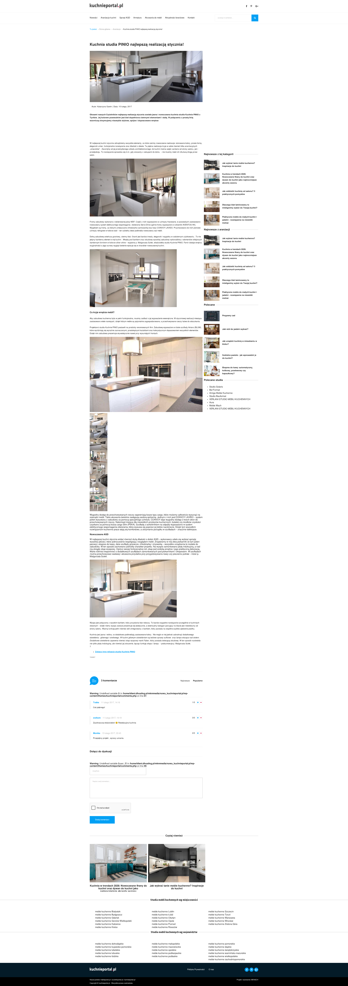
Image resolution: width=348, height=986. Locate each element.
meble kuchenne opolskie (164, 950)
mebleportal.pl (105, 980)
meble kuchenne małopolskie (166, 944)
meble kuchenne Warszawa (221, 918)
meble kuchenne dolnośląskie (109, 944)
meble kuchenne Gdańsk (107, 918)
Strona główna (104, 29)
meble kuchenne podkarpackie (166, 953)
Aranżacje (117, 29)
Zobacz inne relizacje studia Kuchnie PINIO (115, 652)
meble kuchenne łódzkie (107, 956)
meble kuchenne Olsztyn (163, 918)
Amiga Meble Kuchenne (221, 393)
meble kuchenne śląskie (220, 947)
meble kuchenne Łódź (162, 915)
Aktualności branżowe (174, 18)
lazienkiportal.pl (117, 980)
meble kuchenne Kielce (106, 927)
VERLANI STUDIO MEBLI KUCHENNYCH (229, 399)
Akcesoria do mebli (153, 18)
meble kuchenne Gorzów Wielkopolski (113, 921)
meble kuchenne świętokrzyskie (223, 950)
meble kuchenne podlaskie (165, 956)
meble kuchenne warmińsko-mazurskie (227, 953)
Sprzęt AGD (124, 18)
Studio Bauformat (217, 396)
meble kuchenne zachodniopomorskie (226, 959)
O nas (211, 969)
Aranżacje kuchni (108, 18)
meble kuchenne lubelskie (107, 950)
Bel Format (214, 390)
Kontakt (191, 18)
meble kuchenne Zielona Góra (222, 924)
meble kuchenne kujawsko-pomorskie (113, 947)
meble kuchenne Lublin (163, 911)
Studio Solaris (216, 387)
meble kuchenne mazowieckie (166, 947)
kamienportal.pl (129, 980)
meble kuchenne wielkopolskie (223, 956)
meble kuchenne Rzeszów (164, 927)
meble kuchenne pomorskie (221, 944)
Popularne (198, 681)
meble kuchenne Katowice (108, 924)
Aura (211, 402)
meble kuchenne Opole (163, 921)
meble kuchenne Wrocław (220, 921)
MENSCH (254, 980)
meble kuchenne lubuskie (107, 953)
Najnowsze (185, 681)
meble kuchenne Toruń (219, 915)
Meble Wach (215, 405)
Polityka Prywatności (196, 969)
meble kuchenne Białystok (107, 911)
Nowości (93, 18)
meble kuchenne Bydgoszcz (108, 915)
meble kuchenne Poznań (164, 924)
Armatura (137, 18)
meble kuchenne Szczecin (221, 911)
